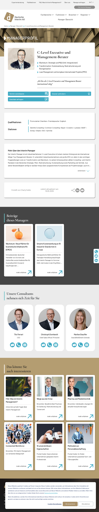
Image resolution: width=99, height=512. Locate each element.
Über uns (67, 2)
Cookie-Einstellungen (55, 504)
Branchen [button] (72, 15)
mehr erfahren (21, 272)
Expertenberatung (18, 2)
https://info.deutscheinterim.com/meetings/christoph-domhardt (55, 344)
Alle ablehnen (86, 504)
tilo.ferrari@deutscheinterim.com (12, 344)
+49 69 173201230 (96, 251)
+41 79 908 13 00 (80, 344)
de (90, 2)
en (93, 2)
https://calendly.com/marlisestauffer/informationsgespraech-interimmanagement (86, 344)
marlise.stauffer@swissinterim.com (74, 344)
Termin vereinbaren (16, 94)
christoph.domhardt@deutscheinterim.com (43, 344)
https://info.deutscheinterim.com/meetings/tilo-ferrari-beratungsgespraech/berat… (24, 344)
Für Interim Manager (84, 7)
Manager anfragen (79, 2)
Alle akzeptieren (70, 504)
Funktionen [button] (60, 15)
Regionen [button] (84, 15)
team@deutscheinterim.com (96, 256)
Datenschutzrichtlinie (51, 493)
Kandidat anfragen (16, 99)
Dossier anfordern (58, 94)
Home (6, 26)
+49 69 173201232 (49, 344)
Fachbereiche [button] (46, 15)
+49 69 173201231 (18, 344)
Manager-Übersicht (65, 19)
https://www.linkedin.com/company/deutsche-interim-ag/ (96, 260)
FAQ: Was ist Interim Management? (50, 2)
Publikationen (31, 2)
